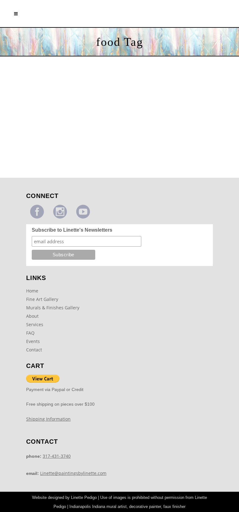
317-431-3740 (57, 456)
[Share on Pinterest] (70, 167)
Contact (34, 350)
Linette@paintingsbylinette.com (73, 473)
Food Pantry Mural (56, 140)
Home (32, 291)
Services (34, 324)
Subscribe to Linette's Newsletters (72, 230)
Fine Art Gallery (42, 299)
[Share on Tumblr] (63, 167)
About (32, 316)
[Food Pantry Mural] (56, 100)
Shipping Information (48, 419)
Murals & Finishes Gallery (52, 308)
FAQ (30, 333)
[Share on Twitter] (49, 167)
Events (33, 341)
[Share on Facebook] (42, 167)
